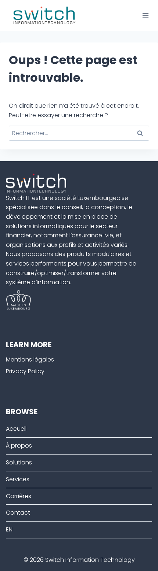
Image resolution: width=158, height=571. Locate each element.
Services (17, 479)
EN (9, 529)
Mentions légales (30, 359)
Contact (18, 512)
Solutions (19, 462)
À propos (19, 445)
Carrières (18, 496)
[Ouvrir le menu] (145, 15)
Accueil (16, 428)
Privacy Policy (25, 371)
